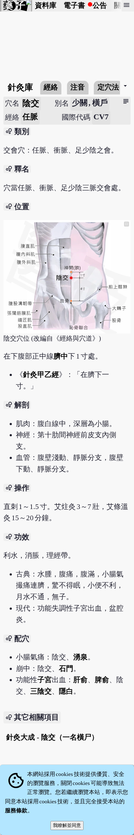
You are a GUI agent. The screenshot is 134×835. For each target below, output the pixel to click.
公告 (100, 5)
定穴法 (108, 87)
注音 (77, 87)
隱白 (66, 691)
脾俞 (102, 680)
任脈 (30, 116)
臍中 (61, 356)
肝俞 (80, 680)
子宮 (44, 680)
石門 (66, 668)
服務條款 (16, 810)
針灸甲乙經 (41, 375)
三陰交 (41, 691)
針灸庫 (20, 87)
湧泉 (80, 657)
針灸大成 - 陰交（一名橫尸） (52, 737)
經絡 (51, 87)
